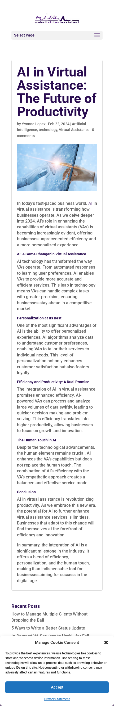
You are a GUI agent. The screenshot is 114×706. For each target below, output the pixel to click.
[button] (106, 642)
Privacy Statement (57, 699)
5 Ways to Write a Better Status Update (48, 628)
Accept (57, 687)
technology (48, 130)
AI (90, 203)
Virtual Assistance (74, 130)
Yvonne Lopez (34, 124)
